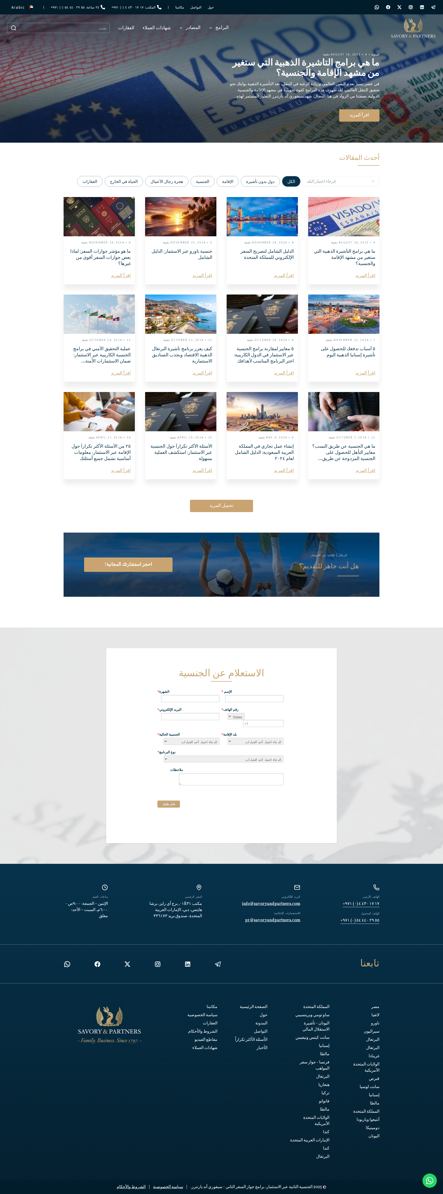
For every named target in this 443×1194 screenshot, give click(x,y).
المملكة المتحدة (366, 1111)
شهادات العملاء (204, 1048)
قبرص (374, 1079)
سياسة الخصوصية (202, 1015)
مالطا (374, 1103)
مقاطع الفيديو (206, 1040)
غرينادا (374, 1056)
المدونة (261, 1023)
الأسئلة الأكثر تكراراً (251, 1040)
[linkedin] (187, 964)
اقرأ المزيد (354, 115)
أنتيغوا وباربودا (368, 1120)
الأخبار (262, 1048)
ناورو (375, 1023)
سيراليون (371, 1031)
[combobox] (341, 181)
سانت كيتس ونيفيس (312, 1038)
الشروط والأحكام (202, 1031)
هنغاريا (323, 1085)
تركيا (325, 1093)
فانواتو (324, 1101)
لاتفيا (375, 1015)
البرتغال (372, 1040)
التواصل (260, 1031)
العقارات (210, 1023)
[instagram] (410, 7)
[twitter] (399, 7)
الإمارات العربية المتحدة (309, 1140)
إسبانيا (374, 1095)
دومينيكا (372, 1128)
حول (263, 1015)
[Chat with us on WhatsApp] (429, 1180)
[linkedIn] (422, 7)
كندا (326, 1132)
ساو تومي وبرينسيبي (312, 1015)
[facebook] (388, 7)
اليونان (373, 1136)
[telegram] (433, 7)
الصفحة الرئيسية (253, 1007)
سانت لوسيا (369, 1087)
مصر (375, 1007)
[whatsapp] (376, 7)
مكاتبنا (212, 1007)
